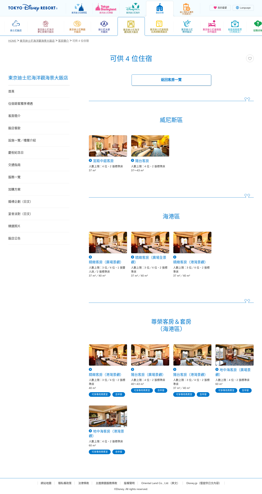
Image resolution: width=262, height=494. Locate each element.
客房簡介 (14, 116)
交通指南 (14, 165)
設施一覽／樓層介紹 (22, 140)
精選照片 (14, 226)
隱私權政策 (65, 483)
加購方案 (14, 189)
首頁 (11, 91)
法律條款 (83, 483)
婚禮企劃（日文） (20, 201)
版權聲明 (129, 483)
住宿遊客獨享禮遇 (20, 103)
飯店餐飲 (14, 128)
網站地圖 (46, 483)
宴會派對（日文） (20, 214)
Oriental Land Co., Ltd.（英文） (160, 483)
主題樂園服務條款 (106, 483)
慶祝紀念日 (16, 152)
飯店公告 (14, 238)
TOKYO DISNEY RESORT (33, 7)
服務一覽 (14, 177)
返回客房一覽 (171, 80)
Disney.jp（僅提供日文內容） (204, 483)
